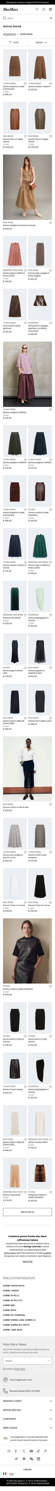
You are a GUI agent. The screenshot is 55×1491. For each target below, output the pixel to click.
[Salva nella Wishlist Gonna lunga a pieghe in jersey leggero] (50, 270)
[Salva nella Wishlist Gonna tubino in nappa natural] (25, 136)
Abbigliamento (9, 34)
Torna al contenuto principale (15, 1)
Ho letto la (15, 1369)
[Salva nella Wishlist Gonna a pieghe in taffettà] (50, 409)
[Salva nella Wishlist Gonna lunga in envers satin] (25, 668)
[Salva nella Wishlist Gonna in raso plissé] (25, 615)
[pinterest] (46, 1451)
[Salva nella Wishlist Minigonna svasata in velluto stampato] (50, 1192)
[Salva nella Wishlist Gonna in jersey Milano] (50, 1139)
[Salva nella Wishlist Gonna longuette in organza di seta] (50, 668)
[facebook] (16, 1451)
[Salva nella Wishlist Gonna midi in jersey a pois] (50, 718)
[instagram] (9, 1451)
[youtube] (31, 1451)
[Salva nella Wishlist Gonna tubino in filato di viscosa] (25, 1036)
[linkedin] (38, 1459)
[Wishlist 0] (37, 9)
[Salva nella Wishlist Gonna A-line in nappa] (25, 1086)
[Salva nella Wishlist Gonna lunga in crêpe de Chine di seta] (25, 718)
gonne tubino (10, 1253)
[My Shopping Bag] (44, 9)
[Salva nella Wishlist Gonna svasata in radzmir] (50, 83)
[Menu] (50, 9)
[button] (13, 42)
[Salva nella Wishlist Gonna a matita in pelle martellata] (50, 510)
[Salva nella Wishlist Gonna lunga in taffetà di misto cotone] (25, 270)
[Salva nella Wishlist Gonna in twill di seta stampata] (50, 852)
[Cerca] (50, 18)
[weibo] (16, 1459)
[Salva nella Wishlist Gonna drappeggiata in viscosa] (50, 615)
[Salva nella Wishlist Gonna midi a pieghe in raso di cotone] (25, 852)
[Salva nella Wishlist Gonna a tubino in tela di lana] (50, 804)
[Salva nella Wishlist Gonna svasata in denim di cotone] (25, 562)
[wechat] (31, 1459)
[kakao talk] (24, 1459)
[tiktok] (38, 1451)
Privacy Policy (19, 1369)
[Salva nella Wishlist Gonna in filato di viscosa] (25, 902)
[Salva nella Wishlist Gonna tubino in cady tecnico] (50, 1036)
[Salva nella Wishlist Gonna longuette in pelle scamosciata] (25, 83)
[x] (24, 1451)
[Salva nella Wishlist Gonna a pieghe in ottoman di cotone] (50, 222)
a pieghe (47, 1253)
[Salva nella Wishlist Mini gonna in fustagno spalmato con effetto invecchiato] (50, 323)
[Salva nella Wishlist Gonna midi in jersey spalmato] (25, 323)
